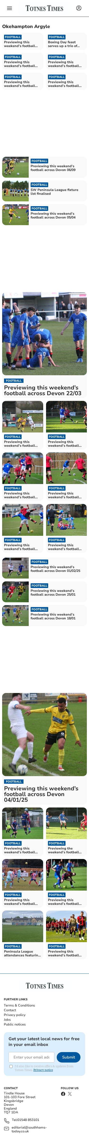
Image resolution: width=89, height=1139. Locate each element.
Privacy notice (43, 1070)
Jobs (7, 1019)
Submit (68, 1057)
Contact (10, 1010)
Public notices (15, 1024)
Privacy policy (14, 1015)
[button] (9, 8)
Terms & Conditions (19, 1005)
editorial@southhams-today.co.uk (29, 1129)
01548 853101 (28, 1120)
